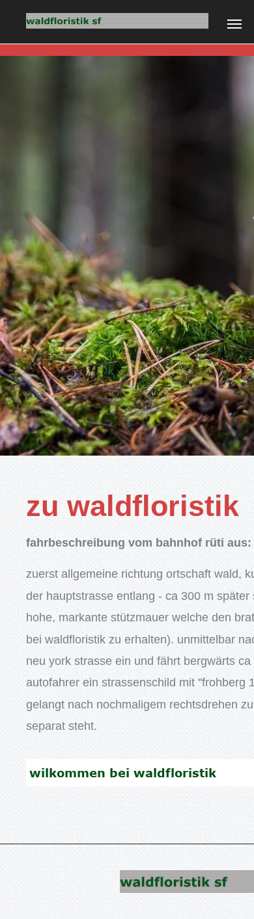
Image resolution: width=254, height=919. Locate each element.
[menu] (234, 24)
